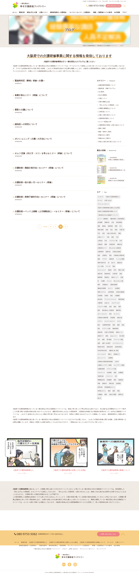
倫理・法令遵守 (106, 343)
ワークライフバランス (110, 299)
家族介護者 (100, 230)
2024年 (117, 361)
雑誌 (111, 296)
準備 (99, 383)
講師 (118, 325)
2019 (121, 241)
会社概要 (100, 222)
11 (65, 226)
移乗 (106, 244)
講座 (99, 259)
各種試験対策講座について (107, 85)
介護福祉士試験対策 (119, 255)
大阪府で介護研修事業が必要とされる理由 (109, 208)
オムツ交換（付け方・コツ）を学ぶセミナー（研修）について (43, 153)
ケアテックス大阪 (111, 369)
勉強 (109, 391)
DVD (99, 339)
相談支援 (100, 332)
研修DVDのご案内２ (104, 138)
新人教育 (122, 336)
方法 (117, 237)
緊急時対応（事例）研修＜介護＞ (30, 80)
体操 (121, 274)
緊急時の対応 (101, 347)
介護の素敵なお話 (104, 102)
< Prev (45, 226)
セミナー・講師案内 (103, 219)
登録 (114, 266)
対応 (115, 270)
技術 (118, 391)
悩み (111, 230)
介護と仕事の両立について (107, 115)
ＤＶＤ (119, 321)
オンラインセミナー (110, 321)
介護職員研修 (101, 369)
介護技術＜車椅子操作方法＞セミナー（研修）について (40, 197)
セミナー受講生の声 (104, 122)
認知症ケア (100, 336)
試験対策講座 (113, 285)
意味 (110, 255)
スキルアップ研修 (102, 307)
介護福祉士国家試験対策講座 (105, 361)
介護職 (103, 281)
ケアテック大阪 (106, 328)
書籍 (103, 339)
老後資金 (120, 380)
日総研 (106, 296)
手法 (106, 241)
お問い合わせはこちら (113, 6)
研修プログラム (102, 292)
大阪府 (58, 502)
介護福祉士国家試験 (103, 318)
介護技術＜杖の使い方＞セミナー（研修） (34, 182)
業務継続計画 (101, 380)
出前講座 (117, 288)
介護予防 (115, 274)
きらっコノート (102, 358)
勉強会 (104, 226)
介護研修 (100, 303)
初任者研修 (119, 222)
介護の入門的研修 (109, 332)
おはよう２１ (113, 336)
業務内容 (107, 222)
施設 (115, 307)
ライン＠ (108, 266)
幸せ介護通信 (102, 95)
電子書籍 (109, 339)
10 (60, 226)
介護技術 (100, 244)
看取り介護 (121, 270)
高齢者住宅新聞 (102, 288)
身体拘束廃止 (118, 347)
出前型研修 (111, 292)
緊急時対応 (107, 274)
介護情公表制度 (117, 252)
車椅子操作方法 (102, 263)
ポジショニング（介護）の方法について (33, 139)
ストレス (109, 281)
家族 (115, 372)
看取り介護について (24, 109)
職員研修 (100, 277)
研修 (116, 226)
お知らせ (107, 303)
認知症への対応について (26, 124)
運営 (115, 380)
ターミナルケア (102, 354)
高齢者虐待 (115, 328)
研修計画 (108, 252)
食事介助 (100, 274)
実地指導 (109, 380)
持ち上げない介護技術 (115, 248)
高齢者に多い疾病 (113, 350)
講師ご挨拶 (102, 128)
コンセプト (100, 197)
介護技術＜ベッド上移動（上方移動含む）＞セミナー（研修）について (47, 211)
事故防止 (107, 277)
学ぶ (121, 226)
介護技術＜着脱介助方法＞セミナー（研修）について (39, 168)
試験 (122, 277)
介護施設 (100, 394)
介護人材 (122, 230)
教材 (106, 394)
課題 (119, 233)
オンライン (117, 314)
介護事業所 (100, 252)
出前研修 (100, 296)
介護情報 (110, 358)
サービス (100, 200)
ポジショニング (102, 270)
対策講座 (112, 318)
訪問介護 (100, 387)
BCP (116, 376)
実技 (110, 314)
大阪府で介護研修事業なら (113, 197)
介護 (112, 222)
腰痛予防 (118, 310)
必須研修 (118, 383)
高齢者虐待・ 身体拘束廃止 (117, 219)
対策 (103, 233)
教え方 (99, 398)
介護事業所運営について (106, 118)
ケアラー (100, 321)
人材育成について (104, 112)
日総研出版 (100, 376)
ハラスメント (109, 376)
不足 (99, 233)
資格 (99, 226)
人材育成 (100, 241)
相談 (116, 230)
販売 (99, 325)
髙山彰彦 (100, 299)
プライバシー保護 (118, 339)
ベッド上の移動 (120, 259)
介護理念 (104, 255)
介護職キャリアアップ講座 (104, 365)
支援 (107, 230)
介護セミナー (102, 98)
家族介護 (119, 318)
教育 (99, 310)
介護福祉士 (105, 285)
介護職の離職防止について (107, 108)
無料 (99, 285)
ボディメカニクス (102, 314)
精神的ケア (117, 354)
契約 (123, 325)
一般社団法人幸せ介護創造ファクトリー (108, 215)
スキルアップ (101, 372)
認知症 (110, 270)
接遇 (99, 343)
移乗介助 (119, 244)
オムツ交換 (100, 266)
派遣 (110, 307)
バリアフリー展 (113, 241)
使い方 (113, 263)
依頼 (114, 325)
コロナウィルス (115, 303)
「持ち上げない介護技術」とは (108, 105)
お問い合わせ (108, 200)
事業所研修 (121, 299)
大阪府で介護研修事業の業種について (107, 211)
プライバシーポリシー (103, 204)
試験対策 (111, 259)
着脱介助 (119, 263)
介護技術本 (112, 244)
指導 (119, 307)
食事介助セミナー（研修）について (31, 95)
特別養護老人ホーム (110, 387)
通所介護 (111, 383)
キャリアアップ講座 (119, 365)
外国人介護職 (112, 394)
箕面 (99, 255)
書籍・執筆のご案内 (104, 132)
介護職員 (120, 372)
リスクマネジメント (118, 343)
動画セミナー (119, 332)
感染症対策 (110, 347)
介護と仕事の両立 (111, 233)
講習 (114, 391)
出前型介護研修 (120, 292)
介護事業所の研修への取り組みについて (111, 125)
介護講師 (117, 296)
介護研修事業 (74, 502)
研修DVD (104, 383)
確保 (112, 237)
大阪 (108, 237)
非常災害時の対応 (102, 350)
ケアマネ (104, 259)
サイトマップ (101, 549)
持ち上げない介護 (118, 281)
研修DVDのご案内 (103, 135)
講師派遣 (110, 226)
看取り (110, 354)
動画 (107, 336)
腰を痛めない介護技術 (108, 310)
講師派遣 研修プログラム (107, 88)
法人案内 (101, 92)
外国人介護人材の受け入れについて (109, 142)
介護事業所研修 (106, 325)
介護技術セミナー (102, 248)
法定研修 (109, 372)
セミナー (110, 288)
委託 (99, 328)
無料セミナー (114, 277)
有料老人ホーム (102, 391)
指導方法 (120, 394)
